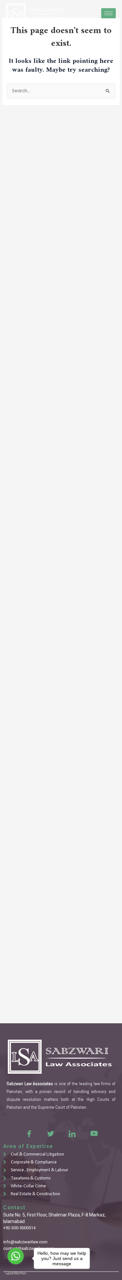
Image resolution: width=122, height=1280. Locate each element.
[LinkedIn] (71, 1133)
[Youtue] (93, 1133)
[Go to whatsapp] (15, 1256)
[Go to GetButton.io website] (15, 1273)
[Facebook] (28, 1133)
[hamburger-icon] (108, 13)
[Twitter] (50, 1133)
